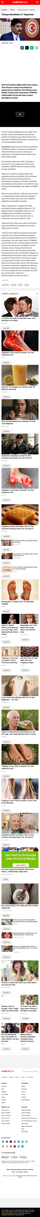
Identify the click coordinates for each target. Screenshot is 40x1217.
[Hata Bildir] (19, 1175)
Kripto (3, 1097)
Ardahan (27, 285)
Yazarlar (23, 1097)
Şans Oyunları (5, 1118)
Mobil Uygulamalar (26, 1126)
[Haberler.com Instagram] (14, 1141)
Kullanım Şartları (26, 1110)
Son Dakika (4, 1094)
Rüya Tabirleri (5, 1121)
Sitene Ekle (24, 1131)
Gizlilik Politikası (26, 1113)
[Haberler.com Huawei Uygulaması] (23, 1157)
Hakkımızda (4, 1077)
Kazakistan (13, 285)
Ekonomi (4, 1086)
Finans (23, 1091)
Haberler (4, 1083)
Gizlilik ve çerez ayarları (9, 1175)
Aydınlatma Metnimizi (7, 1215)
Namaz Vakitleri (5, 1113)
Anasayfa (4, 9)
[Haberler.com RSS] (2, 1146)
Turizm (23, 1094)
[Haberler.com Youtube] (10, 1146)
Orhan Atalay (5, 285)
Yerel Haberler (25, 1100)
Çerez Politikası (25, 1115)
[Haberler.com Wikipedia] (6, 1146)
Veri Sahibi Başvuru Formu (29, 1121)
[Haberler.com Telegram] (18, 1146)
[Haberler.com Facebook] (6, 1141)
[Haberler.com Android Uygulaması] (14, 1157)
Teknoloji (24, 1089)
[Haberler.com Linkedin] (18, 1141)
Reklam (11, 1077)
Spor (2, 1089)
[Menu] (2, 2)
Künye (23, 1077)
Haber (13, 1172)
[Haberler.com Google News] (2, 1141)
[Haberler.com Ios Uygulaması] (5, 1157)
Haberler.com (5, 1107)
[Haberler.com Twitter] (10, 1141)
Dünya (3, 1102)
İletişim (17, 1077)
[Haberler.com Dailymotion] (22, 1146)
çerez (33, 1210)
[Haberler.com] (7, 1071)
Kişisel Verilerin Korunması (29, 1118)
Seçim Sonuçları (6, 1115)
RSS (22, 1129)
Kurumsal (24, 1107)
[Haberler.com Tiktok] (14, 1146)
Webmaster (24, 1123)
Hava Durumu (5, 1110)
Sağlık (23, 1086)
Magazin (3, 1091)
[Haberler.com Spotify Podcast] (26, 1141)
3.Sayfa (3, 1100)
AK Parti (21, 285)
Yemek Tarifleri (5, 1123)
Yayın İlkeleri (30, 1077)
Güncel (12, 9)
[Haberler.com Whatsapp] (22, 1141)
